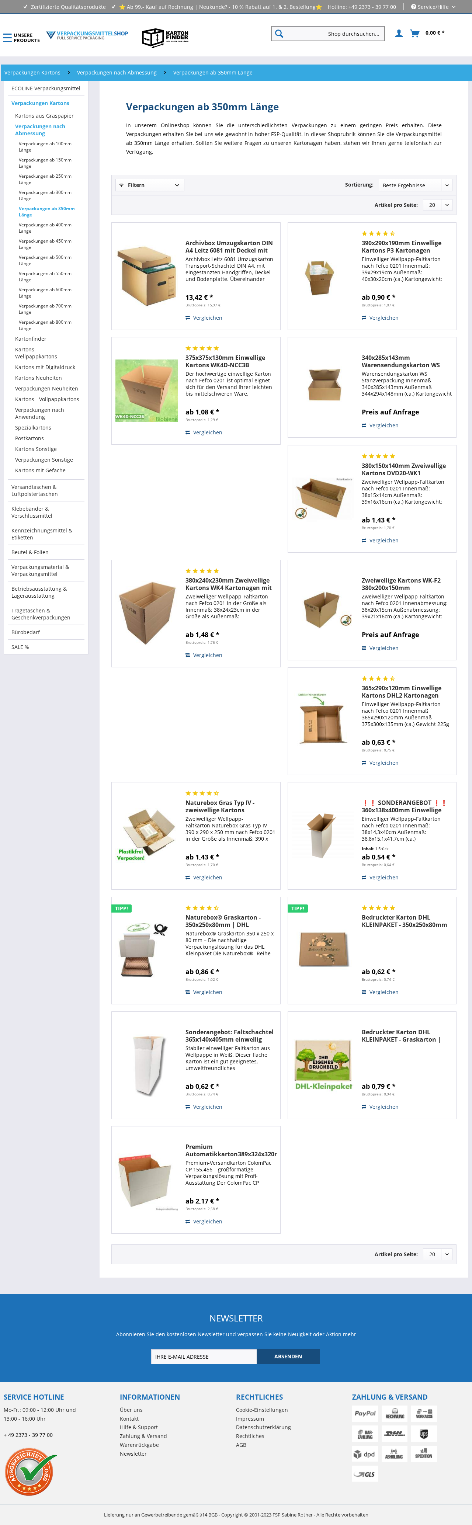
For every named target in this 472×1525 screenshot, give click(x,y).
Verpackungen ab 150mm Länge (45, 163)
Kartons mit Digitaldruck (45, 367)
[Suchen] (279, 33)
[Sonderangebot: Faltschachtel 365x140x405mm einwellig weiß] (146, 1065)
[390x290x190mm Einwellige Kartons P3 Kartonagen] (323, 276)
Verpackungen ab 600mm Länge (45, 292)
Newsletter (133, 1453)
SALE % (20, 646)
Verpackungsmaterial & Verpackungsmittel (40, 570)
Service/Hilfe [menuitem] (433, 6)
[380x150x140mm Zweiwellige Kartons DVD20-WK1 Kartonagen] (323, 499)
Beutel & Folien (30, 552)
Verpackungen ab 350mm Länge (47, 211)
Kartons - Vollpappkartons (47, 399)
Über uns (131, 1409)
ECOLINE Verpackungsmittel (45, 88)
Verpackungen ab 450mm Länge (45, 244)
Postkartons (29, 438)
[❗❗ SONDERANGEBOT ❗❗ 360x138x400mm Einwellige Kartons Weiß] (323, 836)
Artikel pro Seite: (396, 204)
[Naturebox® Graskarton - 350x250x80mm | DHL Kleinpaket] (146, 950)
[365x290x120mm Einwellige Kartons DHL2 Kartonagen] (323, 721)
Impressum (250, 1418)
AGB (241, 1444)
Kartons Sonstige (36, 448)
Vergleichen (207, 317)
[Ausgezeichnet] (60, 1471)
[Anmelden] (398, 33)
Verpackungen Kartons (40, 103)
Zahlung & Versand (143, 1435)
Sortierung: (359, 184)
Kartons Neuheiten (38, 377)
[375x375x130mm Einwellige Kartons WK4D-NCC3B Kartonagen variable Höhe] (146, 391)
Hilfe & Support (139, 1427)
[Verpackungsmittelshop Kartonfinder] (165, 38)
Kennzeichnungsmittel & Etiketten (41, 534)
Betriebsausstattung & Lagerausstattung (39, 592)
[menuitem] (331, 33)
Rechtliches (250, 1435)
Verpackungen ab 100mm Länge (45, 146)
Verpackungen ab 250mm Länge (45, 179)
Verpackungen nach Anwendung (39, 413)
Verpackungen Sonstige (44, 459)
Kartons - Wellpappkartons (36, 353)
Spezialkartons (33, 427)
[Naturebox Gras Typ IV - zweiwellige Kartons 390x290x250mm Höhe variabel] (146, 836)
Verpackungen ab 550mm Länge (45, 276)
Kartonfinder (30, 338)
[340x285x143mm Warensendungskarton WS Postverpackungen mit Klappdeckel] (323, 387)
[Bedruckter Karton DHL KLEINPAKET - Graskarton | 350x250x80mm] (323, 1065)
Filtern (135, 184)
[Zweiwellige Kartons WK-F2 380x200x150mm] (323, 610)
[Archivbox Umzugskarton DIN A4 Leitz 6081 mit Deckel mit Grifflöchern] (146, 276)
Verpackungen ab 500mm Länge (45, 260)
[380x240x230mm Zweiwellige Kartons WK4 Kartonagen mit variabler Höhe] (146, 613)
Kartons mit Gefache (40, 470)
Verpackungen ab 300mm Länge (45, 195)
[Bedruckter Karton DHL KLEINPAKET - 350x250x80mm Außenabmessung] (323, 950)
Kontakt (129, 1418)
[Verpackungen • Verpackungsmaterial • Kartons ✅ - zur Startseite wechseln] (87, 35)
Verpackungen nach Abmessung (40, 130)
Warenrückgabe (139, 1444)
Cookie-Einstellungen (262, 1409)
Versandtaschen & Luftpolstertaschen (34, 490)
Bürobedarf (25, 632)
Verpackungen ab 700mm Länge (45, 309)
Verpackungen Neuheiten (46, 388)
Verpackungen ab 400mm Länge (45, 228)
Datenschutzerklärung (263, 1427)
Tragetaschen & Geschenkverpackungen (40, 614)
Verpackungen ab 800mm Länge (45, 325)
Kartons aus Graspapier (44, 115)
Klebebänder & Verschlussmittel (31, 512)
